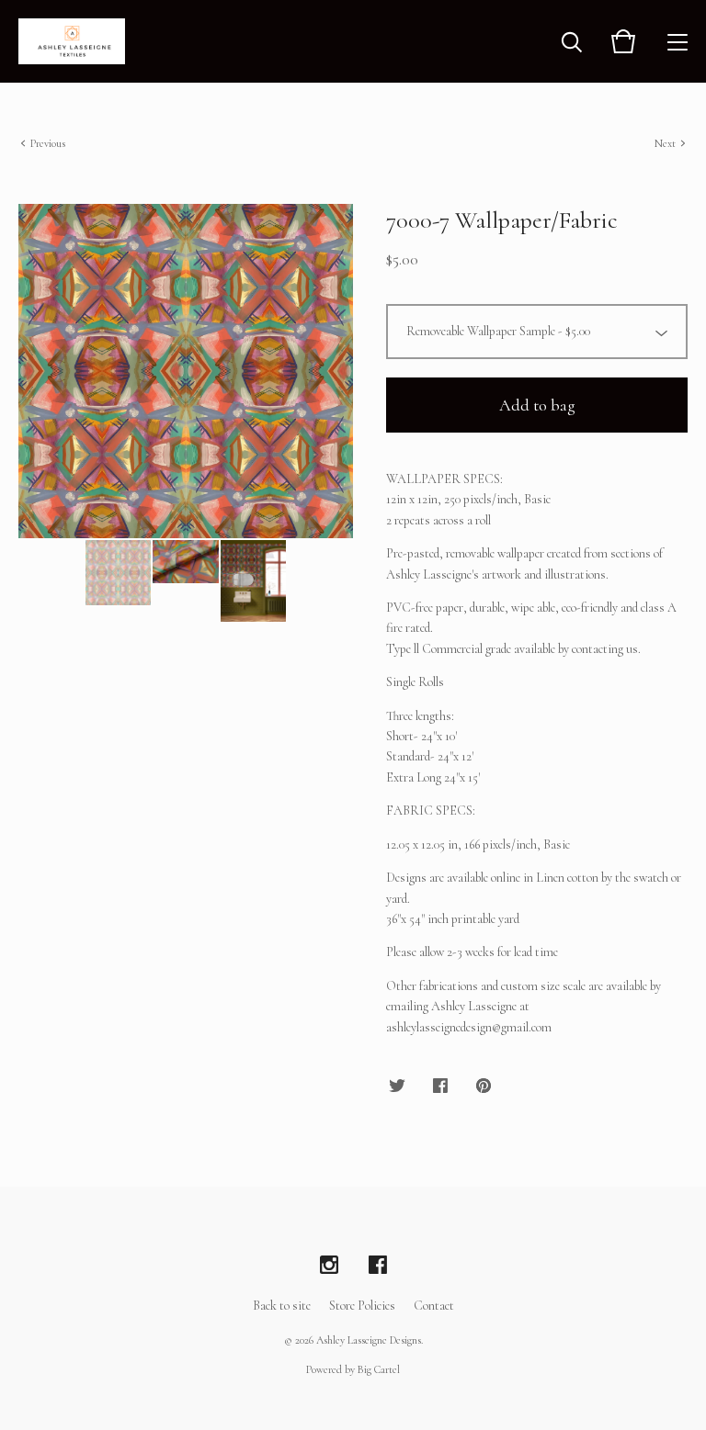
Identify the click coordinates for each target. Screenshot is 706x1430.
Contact (434, 1305)
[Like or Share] (440, 1087)
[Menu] (677, 41)
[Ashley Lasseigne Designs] (71, 41)
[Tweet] (397, 1087)
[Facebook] (378, 1265)
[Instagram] (329, 1265)
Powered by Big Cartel (353, 1369)
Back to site (282, 1305)
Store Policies (362, 1305)
